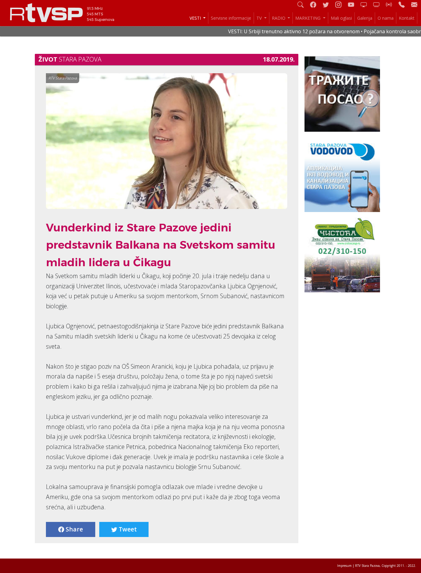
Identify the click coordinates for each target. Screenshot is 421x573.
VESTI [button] (196, 18)
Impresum (344, 565)
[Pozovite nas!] (404, 4)
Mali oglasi (341, 18)
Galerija (364, 18)
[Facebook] (315, 4)
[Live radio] (391, 4)
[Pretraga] (303, 4)
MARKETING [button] (308, 18)
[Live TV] (366, 4)
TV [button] (259, 18)
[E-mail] (414, 4)
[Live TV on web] (378, 4)
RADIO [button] (279, 18)
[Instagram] (340, 4)
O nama (386, 18)
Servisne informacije (231, 18)
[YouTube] (353, 4)
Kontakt (407, 18)
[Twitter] (328, 4)
